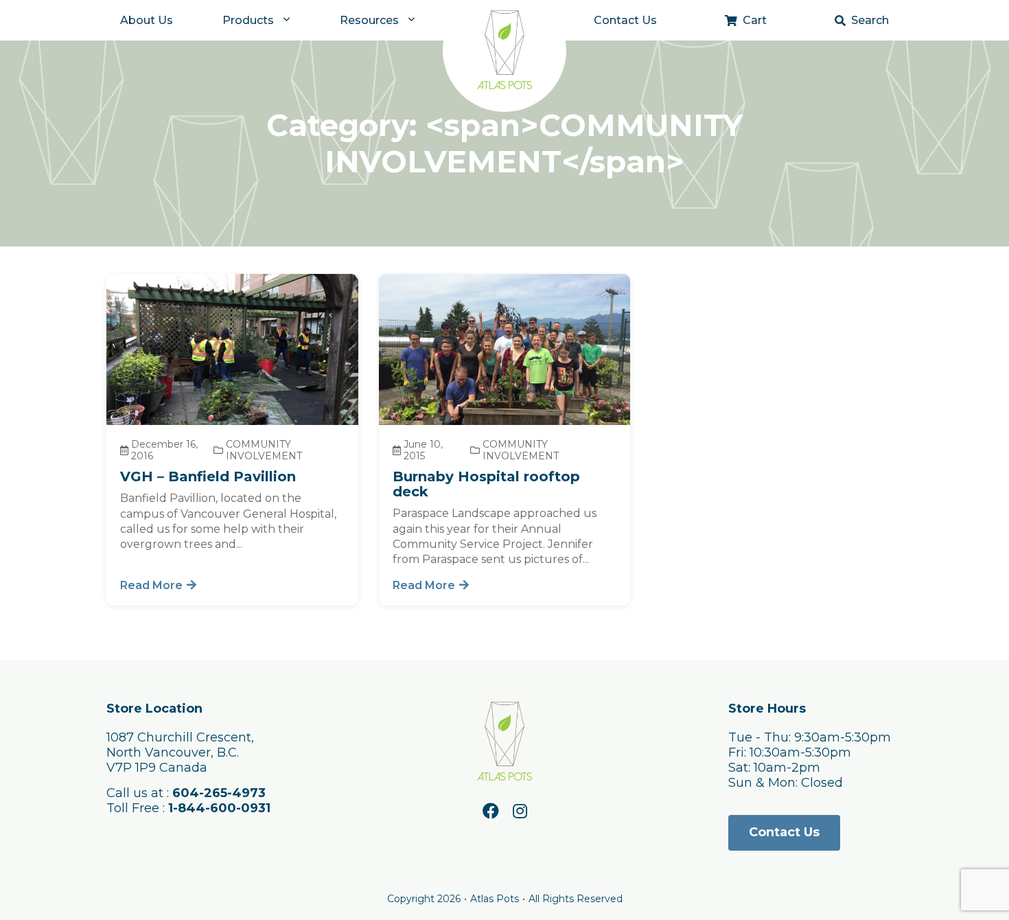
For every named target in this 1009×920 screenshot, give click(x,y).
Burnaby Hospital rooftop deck (486, 484)
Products (248, 20)
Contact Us (625, 20)
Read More (151, 585)
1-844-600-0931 (219, 808)
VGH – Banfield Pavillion (208, 476)
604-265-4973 (219, 793)
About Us (146, 20)
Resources (369, 20)
